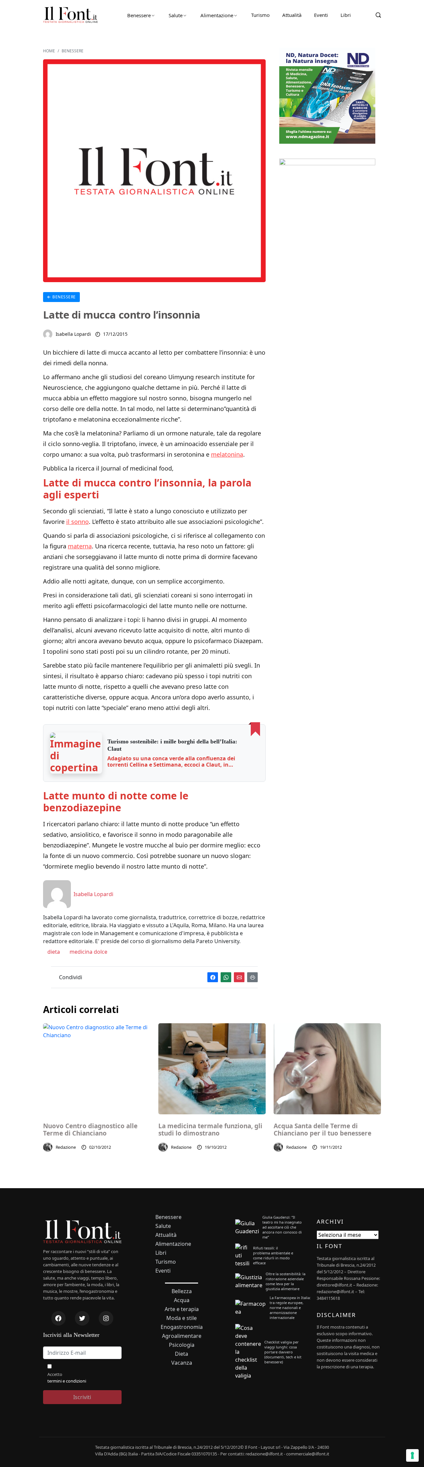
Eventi (321, 15)
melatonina (227, 454)
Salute (176, 15)
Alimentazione (216, 15)
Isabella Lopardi (73, 334)
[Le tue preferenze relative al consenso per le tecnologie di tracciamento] (412, 1455)
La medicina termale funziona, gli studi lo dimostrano (210, 1130)
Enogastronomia (182, 1327)
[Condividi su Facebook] (212, 977)
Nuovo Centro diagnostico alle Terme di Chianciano (90, 1130)
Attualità (291, 15)
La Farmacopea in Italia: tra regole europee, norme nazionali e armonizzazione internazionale (290, 1307)
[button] (76, 753)
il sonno (77, 522)
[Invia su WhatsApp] (226, 977)
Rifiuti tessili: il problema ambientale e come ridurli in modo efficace (273, 1255)
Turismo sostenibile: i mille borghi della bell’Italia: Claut (172, 745)
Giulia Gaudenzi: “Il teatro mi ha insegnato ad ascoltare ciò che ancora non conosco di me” (282, 1227)
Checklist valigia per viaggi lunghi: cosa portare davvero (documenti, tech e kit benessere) (282, 1352)
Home (49, 51)
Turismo (260, 15)
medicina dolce (87, 951)
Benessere (139, 15)
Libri (346, 15)
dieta (53, 951)
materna (80, 546)
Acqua (181, 1300)
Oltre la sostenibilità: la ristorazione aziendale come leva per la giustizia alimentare (285, 1281)
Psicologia (181, 1344)
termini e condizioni (66, 1381)
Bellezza (182, 1291)
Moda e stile (181, 1318)
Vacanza (181, 1362)
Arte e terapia (182, 1309)
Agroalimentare (181, 1336)
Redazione (66, 1147)
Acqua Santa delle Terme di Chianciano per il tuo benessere (322, 1130)
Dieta (181, 1353)
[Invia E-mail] (239, 977)
